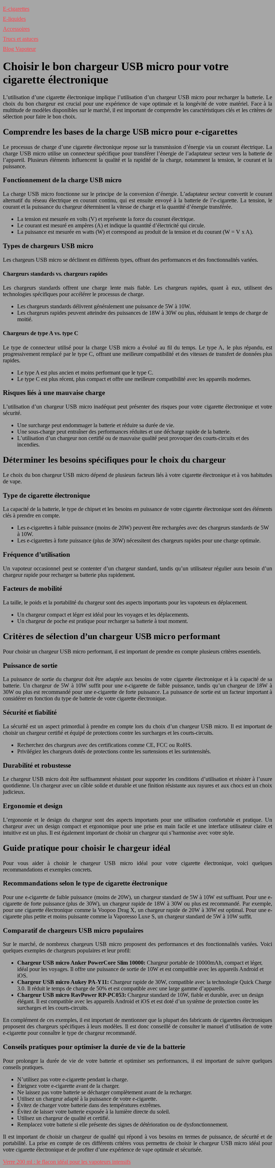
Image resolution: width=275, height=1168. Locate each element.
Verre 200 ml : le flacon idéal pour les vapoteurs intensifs (67, 1162)
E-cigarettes (16, 9)
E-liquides (14, 19)
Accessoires (16, 29)
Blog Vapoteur (19, 49)
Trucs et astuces (20, 39)
